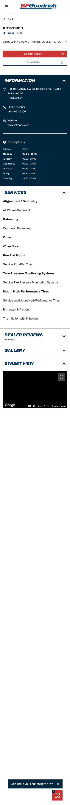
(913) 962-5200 (16, 111)
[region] (35, 389)
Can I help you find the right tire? (32, 783)
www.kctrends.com (18, 125)
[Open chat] (57, 795)
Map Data (37, 406)
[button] (53, 791)
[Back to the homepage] (38, 6)
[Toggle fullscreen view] (61, 377)
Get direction (14, 98)
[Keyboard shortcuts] (29, 406)
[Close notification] (58, 784)
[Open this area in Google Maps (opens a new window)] (10, 405)
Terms (46, 406)
